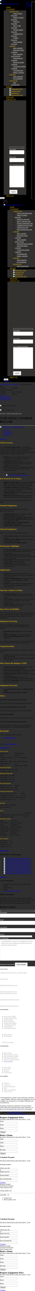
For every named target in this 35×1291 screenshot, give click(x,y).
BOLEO (6, 1071)
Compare (2, 1290)
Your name (12, 149)
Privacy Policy (8, 1091)
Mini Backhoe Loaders (10, 1058)
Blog (5, 1088)
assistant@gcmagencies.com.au (9, 1006)
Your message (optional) (16, 165)
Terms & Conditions (10, 1090)
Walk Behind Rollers (10, 1028)
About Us (7, 1083)
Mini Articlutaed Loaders (11, 1056)
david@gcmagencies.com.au (12, 891)
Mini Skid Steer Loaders (11, 1054)
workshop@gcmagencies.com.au (10, 999)
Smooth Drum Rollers (10, 744)
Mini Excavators (8, 1042)
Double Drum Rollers (10, 1023)
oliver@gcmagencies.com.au (8, 993)
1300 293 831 (4, 979)
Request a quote (4, 396)
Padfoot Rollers (8, 1020)
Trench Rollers (8, 1026)
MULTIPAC (7, 1067)
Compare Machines (9, 1086)
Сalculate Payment (5, 399)
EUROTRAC (8, 1072)
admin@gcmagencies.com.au (8, 985)
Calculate (3, 1182)
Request (3, 1132)
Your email (12, 157)
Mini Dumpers (8, 1034)
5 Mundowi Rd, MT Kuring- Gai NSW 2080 (13, 973)
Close (2, 198)
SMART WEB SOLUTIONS (17, 1114)
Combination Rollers (10, 1025)
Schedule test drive (5, 397)
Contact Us (7, 1085)
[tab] (7, 430)
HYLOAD (7, 1069)
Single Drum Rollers (10, 1016)
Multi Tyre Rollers (9, 1021)
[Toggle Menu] (33, 100)
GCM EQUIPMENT (15, 1112)
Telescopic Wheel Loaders (11, 1059)
